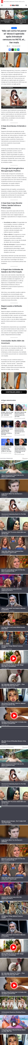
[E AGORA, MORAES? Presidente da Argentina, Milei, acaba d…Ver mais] (7, 442)
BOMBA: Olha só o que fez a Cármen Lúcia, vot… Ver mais (7, 414)
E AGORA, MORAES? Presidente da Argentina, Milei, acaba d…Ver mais (6, 449)
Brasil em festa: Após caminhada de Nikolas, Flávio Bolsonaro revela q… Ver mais (7, 431)
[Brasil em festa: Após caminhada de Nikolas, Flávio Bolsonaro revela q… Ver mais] (7, 424)
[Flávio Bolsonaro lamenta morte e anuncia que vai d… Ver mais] (21, 424)
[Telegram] (18, 50)
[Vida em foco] (14, 5)
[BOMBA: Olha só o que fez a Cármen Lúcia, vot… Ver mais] (7, 407)
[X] (12, 50)
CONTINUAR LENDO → (14, 392)
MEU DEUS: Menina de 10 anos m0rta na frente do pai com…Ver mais (20, 414)
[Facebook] (10, 50)
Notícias (14, 28)
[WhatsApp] (15, 50)
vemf (9, 46)
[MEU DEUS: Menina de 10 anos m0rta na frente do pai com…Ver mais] (21, 407)
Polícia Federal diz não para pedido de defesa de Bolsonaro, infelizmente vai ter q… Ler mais (20, 449)
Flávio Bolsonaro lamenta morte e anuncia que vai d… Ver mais (20, 431)
